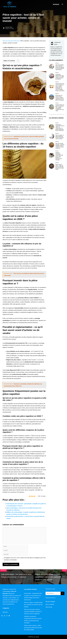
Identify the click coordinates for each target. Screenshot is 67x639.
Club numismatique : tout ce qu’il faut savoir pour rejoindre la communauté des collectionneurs (59, 67)
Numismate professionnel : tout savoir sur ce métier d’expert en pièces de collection (59, 77)
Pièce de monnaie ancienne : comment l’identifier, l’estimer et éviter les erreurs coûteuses (59, 146)
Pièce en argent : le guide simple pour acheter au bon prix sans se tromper (59, 137)
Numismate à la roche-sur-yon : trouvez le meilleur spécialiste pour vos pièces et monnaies (59, 98)
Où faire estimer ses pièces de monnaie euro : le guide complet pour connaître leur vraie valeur (59, 107)
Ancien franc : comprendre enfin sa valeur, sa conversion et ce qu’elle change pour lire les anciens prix (59, 127)
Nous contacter (50, 604)
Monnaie (56, 4)
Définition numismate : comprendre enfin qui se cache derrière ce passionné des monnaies (59, 156)
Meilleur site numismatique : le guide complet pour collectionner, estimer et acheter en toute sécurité (48, 577)
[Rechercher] (62, 593)
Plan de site (49, 607)
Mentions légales (50, 601)
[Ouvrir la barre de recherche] (62, 4)
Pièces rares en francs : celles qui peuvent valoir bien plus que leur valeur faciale (59, 167)
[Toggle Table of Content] (17, 61)
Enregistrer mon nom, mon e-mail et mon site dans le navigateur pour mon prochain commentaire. (25, 558)
